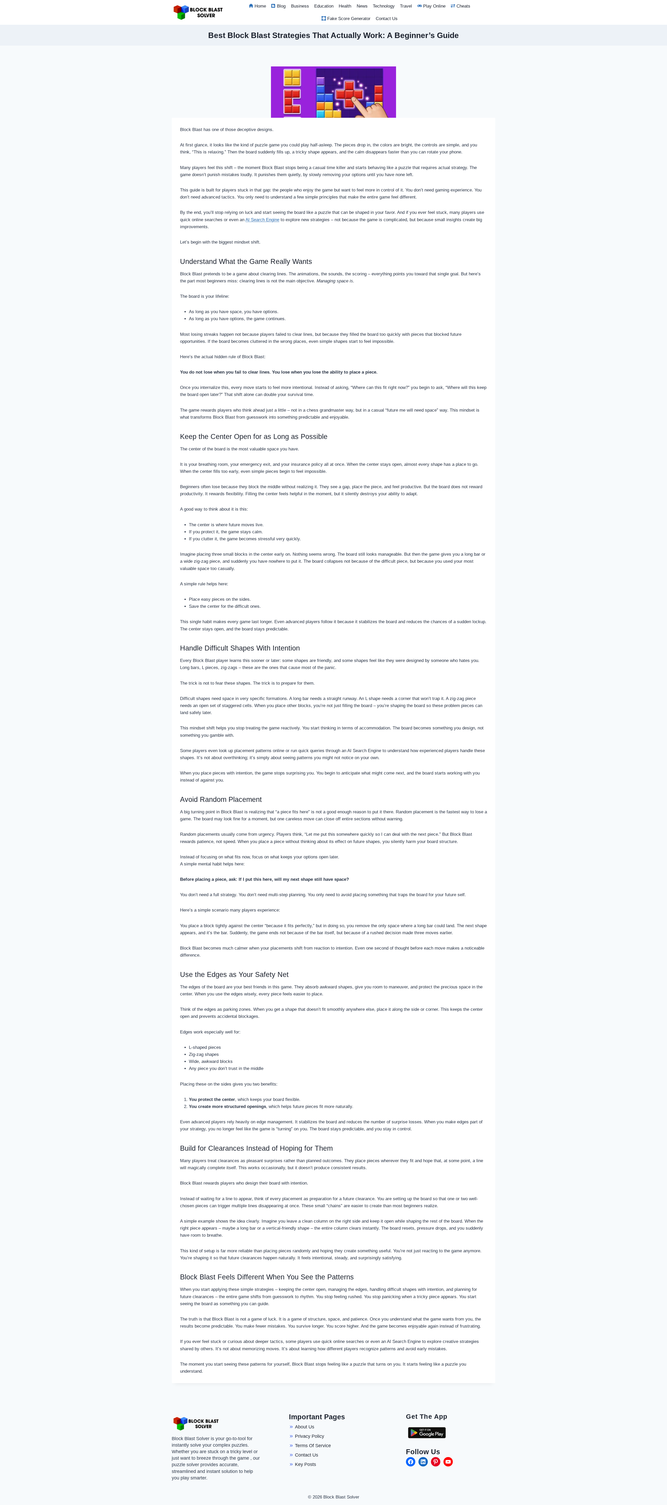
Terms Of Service (313, 1445)
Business (300, 6)
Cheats (463, 6)
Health (345, 6)
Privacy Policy (309, 1436)
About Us (304, 1426)
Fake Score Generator (348, 18)
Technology (384, 6)
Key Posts (305, 1464)
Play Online (434, 6)
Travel (406, 6)
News (362, 6)
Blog (281, 6)
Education (324, 6)
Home (260, 6)
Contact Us (387, 18)
